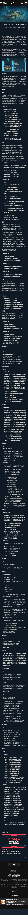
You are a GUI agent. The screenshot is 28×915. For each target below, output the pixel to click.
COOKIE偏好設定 (14, 895)
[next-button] (25, 857)
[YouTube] (14, 864)
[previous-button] (22, 857)
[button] (8, 30)
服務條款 (14, 891)
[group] (14, 844)
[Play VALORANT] (12, 2)
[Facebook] (9, 864)
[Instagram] (18, 864)
